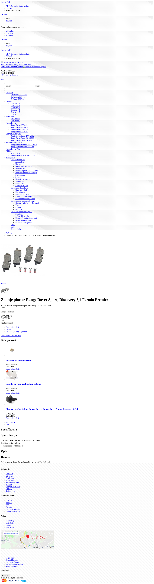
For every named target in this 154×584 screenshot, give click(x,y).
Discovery (10, 476)
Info (7, 505)
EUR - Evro (10, 8)
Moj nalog (10, 31)
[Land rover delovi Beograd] (12, 62)
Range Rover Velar (13, 487)
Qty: (2, 320)
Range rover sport (12, 482)
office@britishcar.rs (9, 75)
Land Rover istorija (13, 511)
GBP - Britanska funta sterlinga (17, 6)
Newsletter (10, 527)
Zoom (3, 283)
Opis (7, 424)
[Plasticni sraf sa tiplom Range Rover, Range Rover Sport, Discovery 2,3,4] (12, 404)
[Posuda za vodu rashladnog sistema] (12, 379)
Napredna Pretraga (13, 562)
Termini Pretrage (12, 560)
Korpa (8, 525)
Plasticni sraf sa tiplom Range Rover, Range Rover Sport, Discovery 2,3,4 (42, 409)
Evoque (9, 485)
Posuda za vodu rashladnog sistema (23, 384)
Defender (9, 474)
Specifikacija (11, 422)
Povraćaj (9, 507)
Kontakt (9, 503)
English (9, 21)
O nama (9, 500)
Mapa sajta (10, 558)
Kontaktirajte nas (12, 566)
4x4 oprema (10, 491)
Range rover (10, 480)
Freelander (10, 478)
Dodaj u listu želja (12, 369)
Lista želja (9, 33)
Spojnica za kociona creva (19, 360)
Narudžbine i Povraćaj (14, 564)
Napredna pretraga (13, 509)
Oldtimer (9, 489)
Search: (8, 86)
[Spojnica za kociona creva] (12, 355)
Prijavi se (9, 35)
